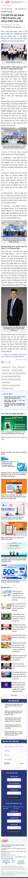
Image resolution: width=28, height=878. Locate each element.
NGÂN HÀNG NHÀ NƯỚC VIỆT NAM (6, 862)
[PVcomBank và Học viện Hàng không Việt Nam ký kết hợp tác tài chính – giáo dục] (6, 674)
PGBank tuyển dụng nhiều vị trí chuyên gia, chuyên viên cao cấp (14, 706)
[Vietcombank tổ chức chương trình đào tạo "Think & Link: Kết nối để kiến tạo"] (6, 617)
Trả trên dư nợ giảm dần (8, 807)
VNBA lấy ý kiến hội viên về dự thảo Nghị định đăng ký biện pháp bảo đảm (14, 712)
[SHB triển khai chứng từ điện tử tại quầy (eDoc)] (6, 637)
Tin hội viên (21, 367)
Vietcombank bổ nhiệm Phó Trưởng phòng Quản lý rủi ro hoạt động (13, 726)
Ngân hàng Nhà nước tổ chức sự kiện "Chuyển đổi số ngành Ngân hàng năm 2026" (14, 733)
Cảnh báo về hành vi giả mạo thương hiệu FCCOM (14, 401)
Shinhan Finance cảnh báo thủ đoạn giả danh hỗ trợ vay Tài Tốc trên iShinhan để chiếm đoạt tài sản (14, 474)
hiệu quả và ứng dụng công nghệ (11, 379)
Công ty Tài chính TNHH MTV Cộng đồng (13, 373)
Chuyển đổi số (6, 367)
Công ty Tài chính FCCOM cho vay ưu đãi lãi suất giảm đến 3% (14, 355)
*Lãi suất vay (14, 818)
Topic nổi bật (5, 370)
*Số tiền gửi (14, 776)
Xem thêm (14, 695)
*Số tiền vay (14, 811)
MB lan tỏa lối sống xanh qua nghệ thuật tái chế (19, 666)
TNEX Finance (6, 382)
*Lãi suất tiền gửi (14, 783)
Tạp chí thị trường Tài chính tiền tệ (21, 862)
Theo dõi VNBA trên (7, 27)
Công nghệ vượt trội (7, 388)
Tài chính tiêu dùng (7, 11)
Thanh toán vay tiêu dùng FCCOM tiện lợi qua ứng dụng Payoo (14, 397)
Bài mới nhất (5, 587)
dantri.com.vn (23, 359)
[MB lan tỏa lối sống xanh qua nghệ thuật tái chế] (6, 666)
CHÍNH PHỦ (13, 861)
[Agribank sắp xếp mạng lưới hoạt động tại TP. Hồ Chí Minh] (6, 658)
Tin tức (14, 367)
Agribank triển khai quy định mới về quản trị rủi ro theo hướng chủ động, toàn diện (13, 719)
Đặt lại (22, 763)
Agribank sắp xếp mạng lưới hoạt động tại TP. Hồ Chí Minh (19, 658)
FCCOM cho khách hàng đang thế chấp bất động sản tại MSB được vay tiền (14, 405)
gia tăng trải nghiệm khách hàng (11, 376)
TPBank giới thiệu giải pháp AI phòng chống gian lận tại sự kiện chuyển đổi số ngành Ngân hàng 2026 (18, 687)
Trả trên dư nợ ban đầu (18, 807)
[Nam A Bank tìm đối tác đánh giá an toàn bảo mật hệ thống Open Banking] (6, 606)
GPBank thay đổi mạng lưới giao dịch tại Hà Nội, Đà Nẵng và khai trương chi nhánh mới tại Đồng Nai (19, 647)
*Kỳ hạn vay (14, 824)
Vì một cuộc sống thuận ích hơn (11, 385)
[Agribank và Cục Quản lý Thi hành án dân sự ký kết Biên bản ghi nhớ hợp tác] (6, 627)
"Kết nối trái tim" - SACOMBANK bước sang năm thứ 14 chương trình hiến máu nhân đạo (19, 596)
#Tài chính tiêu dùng (16, 414)
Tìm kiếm (6, 763)
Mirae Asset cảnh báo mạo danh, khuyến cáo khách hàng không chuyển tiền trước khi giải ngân (13, 496)
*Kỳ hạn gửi (14, 790)
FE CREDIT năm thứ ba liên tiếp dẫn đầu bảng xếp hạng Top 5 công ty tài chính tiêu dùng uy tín (14, 559)
